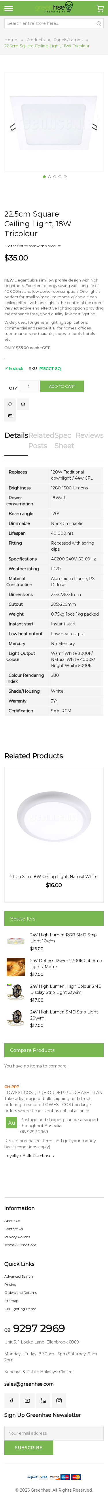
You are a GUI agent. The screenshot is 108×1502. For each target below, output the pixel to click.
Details (16, 435)
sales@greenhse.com (29, 1384)
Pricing (10, 1284)
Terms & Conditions (20, 1245)
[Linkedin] (43, 1400)
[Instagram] (59, 1400)
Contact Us (13, 1229)
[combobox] (54, 23)
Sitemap (11, 1300)
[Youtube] (27, 1400)
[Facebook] (11, 1400)
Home (10, 39)
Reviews (89, 435)
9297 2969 (34, 1328)
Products (35, 39)
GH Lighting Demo (20, 1309)
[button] (43, 176)
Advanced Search (18, 1276)
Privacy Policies (17, 1237)
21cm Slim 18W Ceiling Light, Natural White (54, 876)
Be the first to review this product (33, 246)
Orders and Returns (20, 1292)
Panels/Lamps (68, 39)
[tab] (16, 442)
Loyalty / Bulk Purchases (29, 1155)
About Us (12, 1220)
